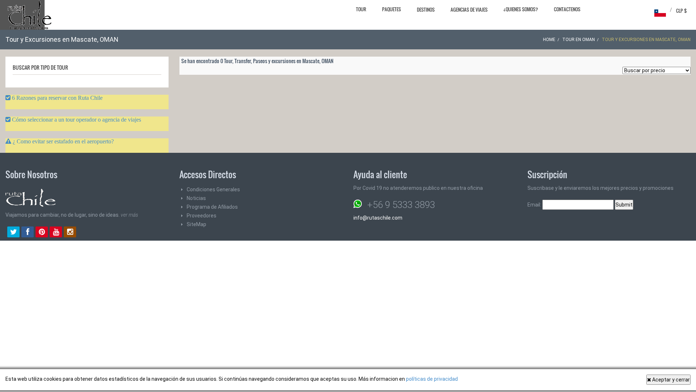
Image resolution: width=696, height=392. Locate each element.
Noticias (196, 198)
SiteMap (196, 224)
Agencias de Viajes (469, 9)
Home (549, 39)
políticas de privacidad (432, 379)
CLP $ (681, 10)
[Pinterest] (42, 232)
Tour (361, 9)
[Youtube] (56, 232)
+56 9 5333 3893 (401, 204)
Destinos (426, 9)
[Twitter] (13, 232)
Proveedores (201, 216)
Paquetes (391, 9)
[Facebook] (27, 232)
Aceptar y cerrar (670, 380)
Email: (534, 205)
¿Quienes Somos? (521, 9)
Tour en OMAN (578, 39)
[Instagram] (70, 232)
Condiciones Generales (213, 189)
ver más (129, 215)
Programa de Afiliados (212, 207)
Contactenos (567, 9)
